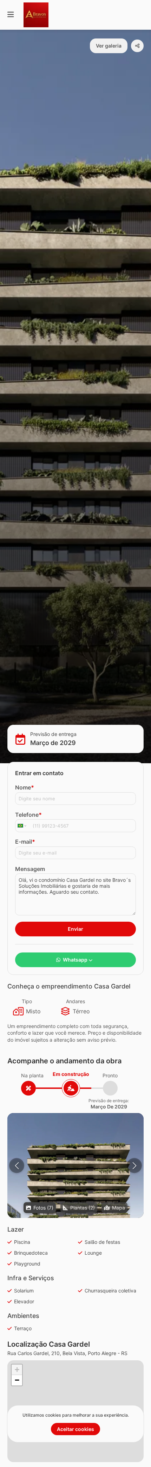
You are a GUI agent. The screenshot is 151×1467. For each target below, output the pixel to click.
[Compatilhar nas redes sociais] (137, 46)
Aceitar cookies (75, 1429)
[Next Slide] (134, 1165)
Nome (24, 787)
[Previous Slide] (16, 1165)
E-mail (25, 841)
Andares (75, 1001)
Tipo (27, 1001)
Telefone (28, 814)
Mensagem (30, 868)
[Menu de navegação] (10, 15)
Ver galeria (109, 46)
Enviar (75, 929)
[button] (75, 1198)
